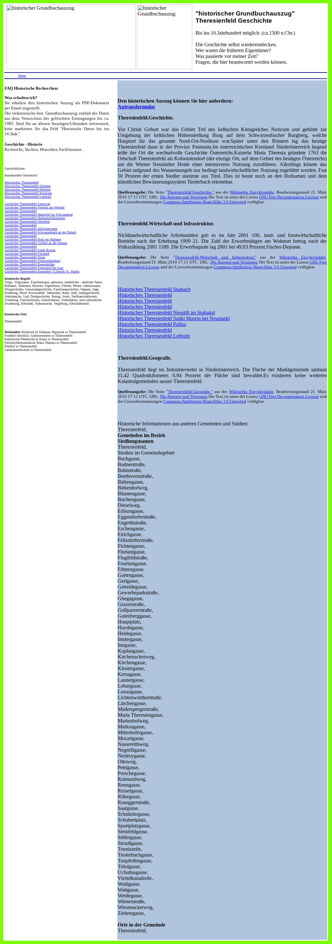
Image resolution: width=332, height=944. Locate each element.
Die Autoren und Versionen (184, 197)
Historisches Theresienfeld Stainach (154, 289)
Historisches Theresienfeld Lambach (28, 196)
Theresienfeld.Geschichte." (190, 192)
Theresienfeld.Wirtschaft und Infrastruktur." (215, 257)
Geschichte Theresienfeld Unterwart (27, 204)
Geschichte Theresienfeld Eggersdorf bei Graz (34, 268)
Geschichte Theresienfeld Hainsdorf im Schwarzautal (39, 214)
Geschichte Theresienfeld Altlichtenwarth (31, 228)
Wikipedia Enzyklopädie (252, 192)
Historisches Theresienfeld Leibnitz (154, 336)
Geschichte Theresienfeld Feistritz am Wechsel (35, 207)
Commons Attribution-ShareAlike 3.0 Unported (204, 202)
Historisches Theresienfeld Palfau (152, 324)
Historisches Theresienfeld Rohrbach (28, 193)
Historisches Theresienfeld (22, 182)
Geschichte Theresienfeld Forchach (27, 253)
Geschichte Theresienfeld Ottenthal (27, 221)
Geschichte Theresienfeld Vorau (25, 257)
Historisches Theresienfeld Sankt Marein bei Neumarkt (174, 318)
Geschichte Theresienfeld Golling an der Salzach (36, 243)
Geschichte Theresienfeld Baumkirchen (30, 264)
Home (22, 75)
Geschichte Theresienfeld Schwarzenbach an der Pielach (40, 232)
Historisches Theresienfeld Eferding (28, 186)
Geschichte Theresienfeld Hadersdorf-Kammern (35, 218)
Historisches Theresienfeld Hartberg (28, 189)
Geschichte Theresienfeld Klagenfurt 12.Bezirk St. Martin (42, 271)
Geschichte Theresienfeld (21, 211)
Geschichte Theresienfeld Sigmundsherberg (32, 261)
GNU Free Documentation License (289, 197)
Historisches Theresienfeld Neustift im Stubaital (166, 312)
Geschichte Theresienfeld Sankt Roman (30, 250)
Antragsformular (136, 106)
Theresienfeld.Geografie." (190, 391)
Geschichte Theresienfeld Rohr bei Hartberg (33, 239)
